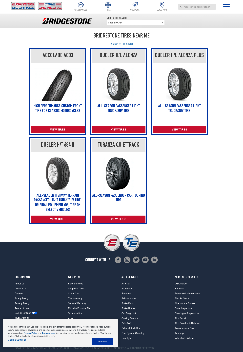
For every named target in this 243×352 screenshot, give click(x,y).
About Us (19, 283)
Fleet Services (75, 283)
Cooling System (130, 318)
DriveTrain (127, 323)
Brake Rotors (128, 308)
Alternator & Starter (185, 303)
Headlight (126, 338)
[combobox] (197, 7)
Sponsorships (75, 313)
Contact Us (20, 288)
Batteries (126, 293)
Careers (19, 293)
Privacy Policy (22, 303)
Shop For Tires (76, 288)
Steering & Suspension (187, 313)
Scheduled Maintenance (187, 293)
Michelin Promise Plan (79, 308)
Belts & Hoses (129, 298)
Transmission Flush (185, 328)
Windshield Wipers (184, 338)
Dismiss (102, 341)
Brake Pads (128, 303)
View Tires (57, 129)
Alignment (127, 288)
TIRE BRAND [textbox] (115, 22)
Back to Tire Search (123, 43)
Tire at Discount (49, 348)
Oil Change (181, 283)
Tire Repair (181, 318)
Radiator (179, 288)
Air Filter (126, 283)
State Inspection (183, 308)
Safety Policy (21, 298)
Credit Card (74, 293)
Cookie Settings (23, 313)
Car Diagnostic (129, 313)
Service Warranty (77, 303)
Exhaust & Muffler (131, 328)
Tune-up (179, 333)
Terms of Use (22, 308)
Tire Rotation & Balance (187, 323)
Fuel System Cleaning (133, 333)
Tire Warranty (75, 298)
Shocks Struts (182, 298)
